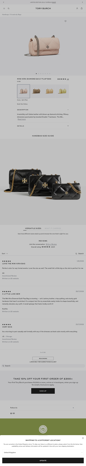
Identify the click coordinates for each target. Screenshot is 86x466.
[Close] (83, 438)
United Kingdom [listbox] (10, 452)
